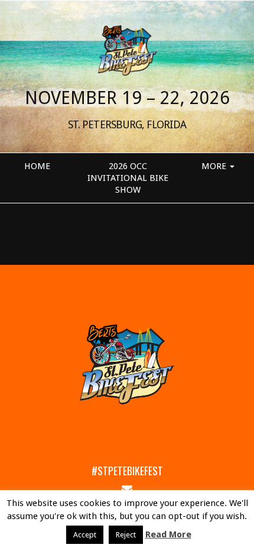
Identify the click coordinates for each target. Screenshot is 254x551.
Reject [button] (126, 534)
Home (37, 166)
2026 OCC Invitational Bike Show (127, 178)
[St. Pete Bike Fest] (127, 50)
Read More (168, 534)
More (215, 166)
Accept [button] (84, 534)
